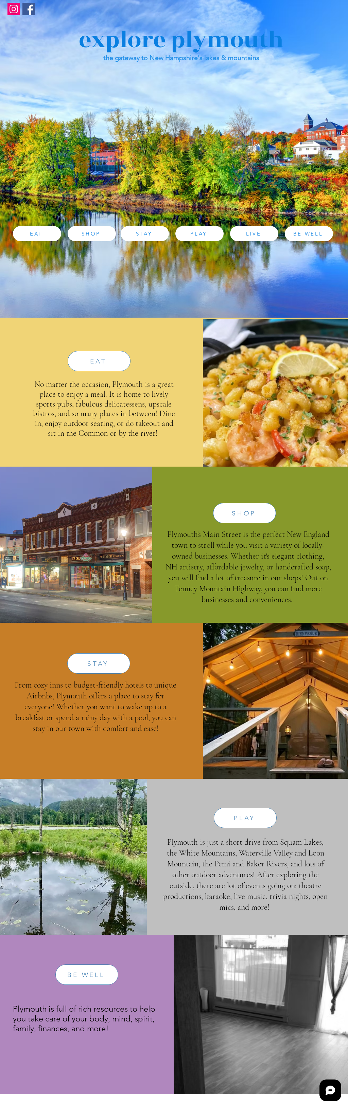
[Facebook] (28, 9)
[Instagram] (13, 9)
